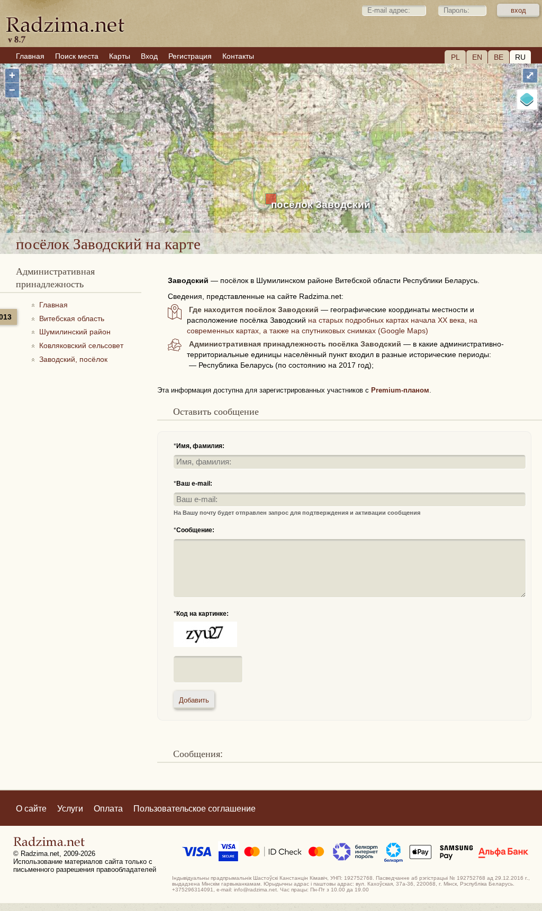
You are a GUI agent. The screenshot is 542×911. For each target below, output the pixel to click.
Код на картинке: (202, 613)
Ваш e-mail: (194, 483)
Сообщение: (195, 530)
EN (477, 57)
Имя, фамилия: (200, 446)
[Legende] (527, 99)
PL (455, 57)
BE (498, 57)
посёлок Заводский (321, 204)
